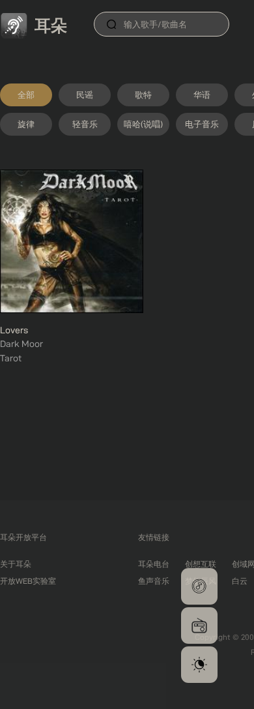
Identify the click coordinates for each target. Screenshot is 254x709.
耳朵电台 (153, 564)
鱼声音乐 (153, 581)
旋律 (26, 123)
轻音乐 (85, 123)
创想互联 (200, 564)
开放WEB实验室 (28, 581)
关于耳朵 (15, 564)
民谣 (84, 94)
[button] (199, 586)
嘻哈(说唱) (143, 123)
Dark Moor (21, 344)
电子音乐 (202, 123)
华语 (201, 94)
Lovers (14, 330)
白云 (239, 581)
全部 (26, 94)
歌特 (143, 94)
